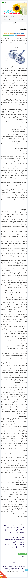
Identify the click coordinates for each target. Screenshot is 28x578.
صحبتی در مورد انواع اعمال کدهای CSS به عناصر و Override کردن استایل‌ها (14, 540)
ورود (11, 2)
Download (11, 566)
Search (6, 568)
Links (20, 566)
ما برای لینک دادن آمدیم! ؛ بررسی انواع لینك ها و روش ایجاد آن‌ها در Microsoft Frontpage (13, 545)
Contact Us (20, 568)
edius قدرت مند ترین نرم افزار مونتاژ (16, 532)
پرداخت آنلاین (22, 19)
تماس (13, 19)
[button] (2, 3)
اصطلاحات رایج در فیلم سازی (18, 537)
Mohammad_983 (7, 33)
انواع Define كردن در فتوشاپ (18, 543)
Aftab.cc (22, 572)
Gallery (24, 566)
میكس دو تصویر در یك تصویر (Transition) (15, 527)
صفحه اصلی (22, 16)
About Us (15, 568)
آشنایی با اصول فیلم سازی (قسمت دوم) (15, 548)
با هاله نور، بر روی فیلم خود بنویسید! (16, 534)
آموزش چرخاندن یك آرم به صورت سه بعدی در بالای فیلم (13, 529)
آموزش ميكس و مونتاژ (12, 35)
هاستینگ (13, 16)
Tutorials (17, 566)
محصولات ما (4, 16)
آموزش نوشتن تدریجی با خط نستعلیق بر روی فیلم (14, 526)
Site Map (11, 568)
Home (3, 566)
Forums (7, 566)
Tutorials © (25, 557)
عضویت (14, 2)
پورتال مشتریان (5, 19)
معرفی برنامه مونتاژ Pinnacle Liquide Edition (14, 531)
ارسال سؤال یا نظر (22, 554)
